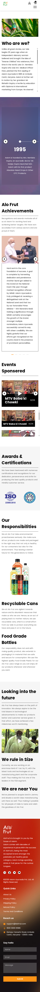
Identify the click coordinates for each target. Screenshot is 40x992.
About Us (7, 894)
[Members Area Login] (29, 3)
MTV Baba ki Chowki (15, 400)
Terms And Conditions (13, 911)
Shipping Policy (9, 903)
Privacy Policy (9, 898)
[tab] (18, 418)
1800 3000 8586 (13, 928)
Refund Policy (9, 907)
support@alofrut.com (16, 924)
